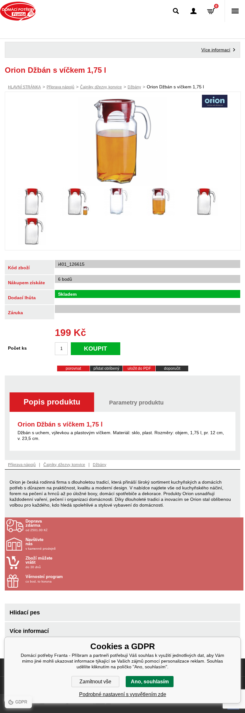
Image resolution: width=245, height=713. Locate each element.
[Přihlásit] (193, 11)
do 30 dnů (39, 562)
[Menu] (235, 11)
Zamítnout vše (95, 681)
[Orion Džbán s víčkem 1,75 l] (123, 141)
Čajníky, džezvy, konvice (101, 87)
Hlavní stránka (24, 87)
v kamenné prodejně (41, 544)
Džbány (134, 87)
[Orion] (214, 102)
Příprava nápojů (60, 87)
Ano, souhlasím (150, 681)
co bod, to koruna (44, 579)
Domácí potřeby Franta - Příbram (18, 11)
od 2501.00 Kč (37, 525)
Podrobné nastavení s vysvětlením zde (122, 694)
